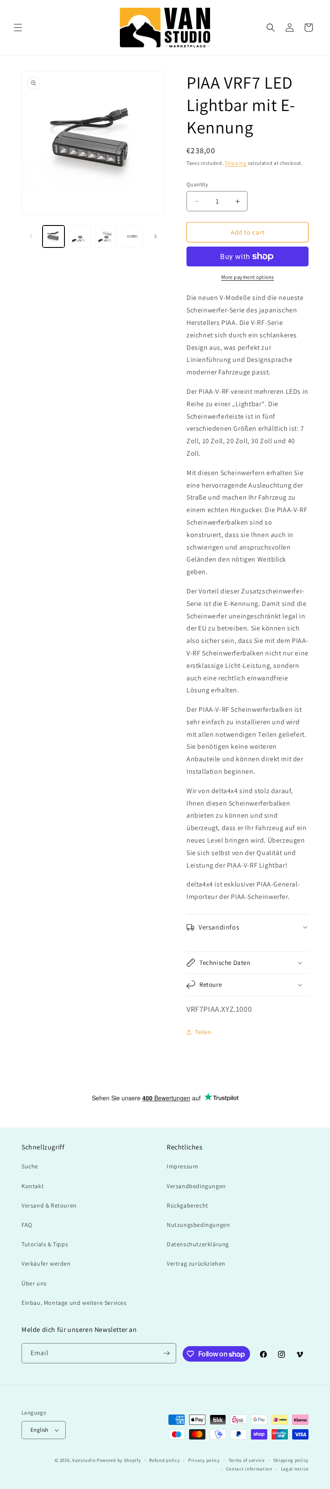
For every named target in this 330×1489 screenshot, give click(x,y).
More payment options (247, 277)
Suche (29, 1166)
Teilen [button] (203, 1032)
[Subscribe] (166, 1353)
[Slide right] (155, 236)
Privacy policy (204, 1460)
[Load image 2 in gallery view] (80, 236)
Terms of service (247, 1460)
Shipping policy (291, 1460)
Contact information (249, 1469)
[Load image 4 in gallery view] (132, 236)
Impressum (182, 1166)
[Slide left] (30, 236)
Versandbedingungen (196, 1186)
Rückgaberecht (187, 1205)
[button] (18, 27)
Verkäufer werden (46, 1263)
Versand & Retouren (49, 1205)
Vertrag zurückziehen (196, 1263)
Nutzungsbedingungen (198, 1225)
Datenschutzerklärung (198, 1244)
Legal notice (295, 1469)
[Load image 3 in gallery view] (106, 236)
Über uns (34, 1283)
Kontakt (32, 1186)
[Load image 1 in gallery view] (53, 236)
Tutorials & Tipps (44, 1244)
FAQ (26, 1225)
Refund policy (164, 1460)
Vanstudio (83, 1460)
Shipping (236, 163)
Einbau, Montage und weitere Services (74, 1303)
